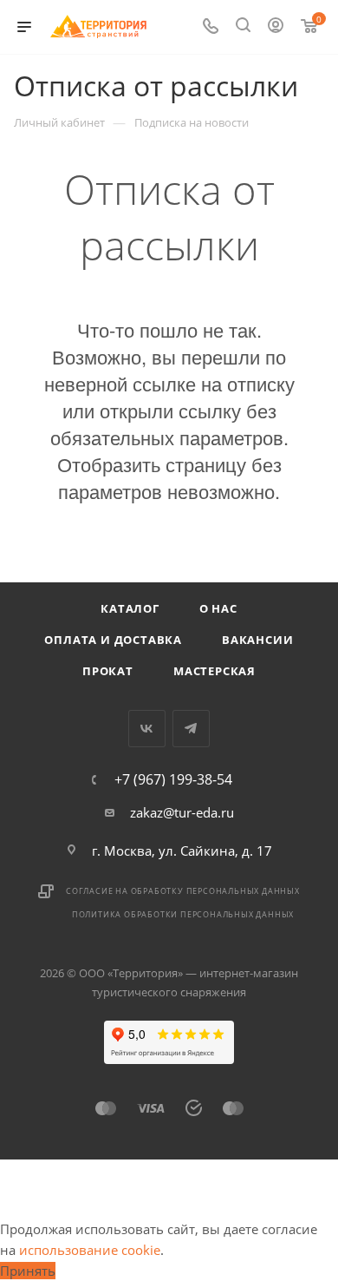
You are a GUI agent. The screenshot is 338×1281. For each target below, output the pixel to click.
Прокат (107, 671)
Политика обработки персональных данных (183, 914)
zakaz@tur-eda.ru (182, 812)
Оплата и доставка (113, 639)
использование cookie (89, 1249)
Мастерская (214, 671)
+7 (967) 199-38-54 (173, 779)
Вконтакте (147, 728)
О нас (218, 608)
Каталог (130, 608)
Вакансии (257, 639)
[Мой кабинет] (275, 27)
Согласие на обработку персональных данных (183, 891)
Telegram (191, 728)
